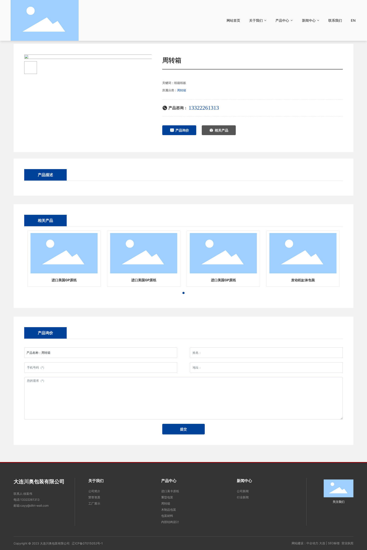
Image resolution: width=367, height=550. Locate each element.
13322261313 (204, 108)
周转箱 (181, 90)
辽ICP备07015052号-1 (87, 543)
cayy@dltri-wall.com (34, 505)
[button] (183, 293)
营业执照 (347, 543)
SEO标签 (334, 543)
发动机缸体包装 (303, 280)
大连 (322, 543)
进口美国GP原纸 (64, 280)
